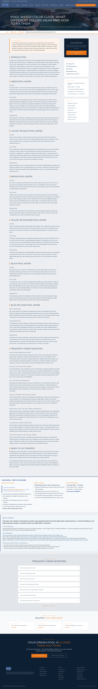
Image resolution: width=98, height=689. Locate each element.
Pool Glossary (61, 671)
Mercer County (51, 89)
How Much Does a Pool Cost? (72, 74)
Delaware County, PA (72, 112)
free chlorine (49, 99)
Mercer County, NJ (71, 119)
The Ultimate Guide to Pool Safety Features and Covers (49, 493)
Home (17, 5)
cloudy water (16, 149)
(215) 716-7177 (7, 1)
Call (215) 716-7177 (39, 655)
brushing (16, 107)
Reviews (61, 5)
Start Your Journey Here (76, 53)
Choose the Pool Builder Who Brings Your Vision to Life (49, 497)
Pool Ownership (21, 32)
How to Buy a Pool (70, 63)
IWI (46, 453)
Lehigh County (80, 677)
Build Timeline (69, 68)
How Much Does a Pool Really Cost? (47, 625)
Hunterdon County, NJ (72, 117)
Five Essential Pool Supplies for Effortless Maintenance (17, 494)
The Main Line (70, 110)
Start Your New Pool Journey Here (85, 5)
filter (53, 169)
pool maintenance (53, 76)
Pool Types (45, 5)
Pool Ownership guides (39, 50)
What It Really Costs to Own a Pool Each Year (47, 485)
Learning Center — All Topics (75, 485)
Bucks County (40, 123)
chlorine (22, 91)
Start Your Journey (57, 655)
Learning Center (69, 5)
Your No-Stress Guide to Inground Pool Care (14, 506)
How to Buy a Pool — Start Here (75, 487)
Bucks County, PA (71, 105)
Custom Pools (42, 669)
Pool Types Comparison (71, 66)
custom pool (50, 70)
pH (13, 315)
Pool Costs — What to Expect (74, 489)
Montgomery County (81, 669)
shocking (51, 358)
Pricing (31, 5)
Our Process (53, 5)
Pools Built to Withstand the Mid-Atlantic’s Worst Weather (17, 504)
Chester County (50, 202)
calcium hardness (45, 157)
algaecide (32, 240)
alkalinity (24, 200)
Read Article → (14, 627)
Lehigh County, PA (71, 114)
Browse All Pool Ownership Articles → (13, 508)
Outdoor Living (43, 673)
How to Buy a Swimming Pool (19, 625)
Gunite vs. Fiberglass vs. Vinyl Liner (73, 625)
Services (37, 5)
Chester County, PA (72, 107)
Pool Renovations (43, 671)
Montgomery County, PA (73, 103)
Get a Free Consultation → (74, 491)
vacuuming (56, 242)
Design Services (43, 675)
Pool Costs (60, 673)
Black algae (18, 271)
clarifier (19, 373)
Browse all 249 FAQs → (49, 605)
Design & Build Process (71, 71)
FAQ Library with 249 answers (16, 489)
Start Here (24, 5)
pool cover (15, 119)
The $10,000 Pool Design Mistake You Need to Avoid (48, 495)
